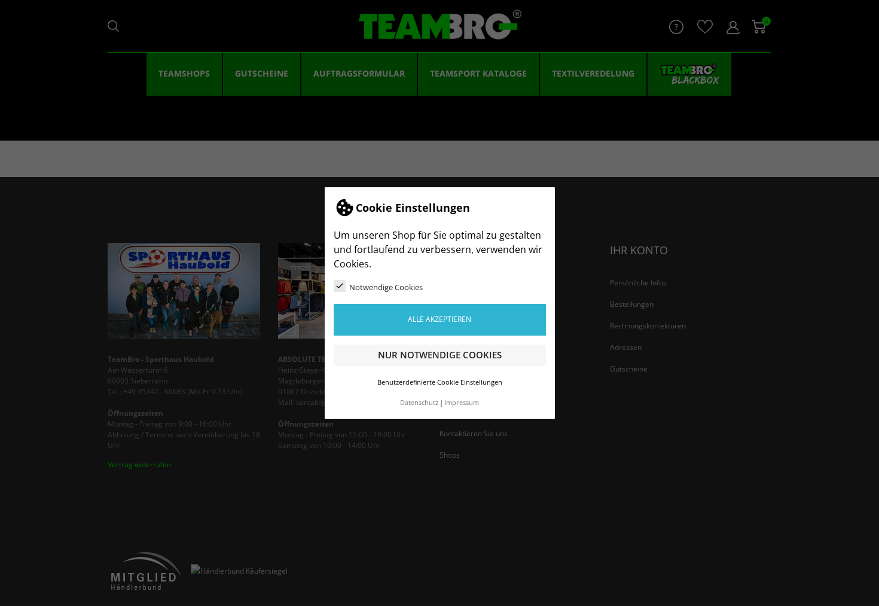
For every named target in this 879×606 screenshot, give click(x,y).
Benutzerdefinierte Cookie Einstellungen (439, 382)
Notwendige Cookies (386, 287)
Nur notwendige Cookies (440, 355)
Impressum (461, 402)
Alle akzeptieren (439, 319)
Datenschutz (419, 402)
